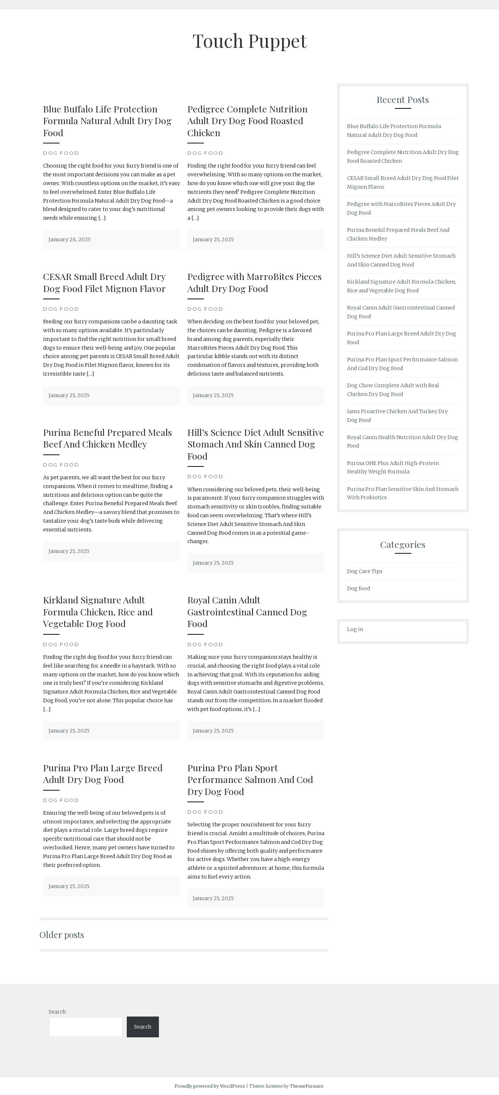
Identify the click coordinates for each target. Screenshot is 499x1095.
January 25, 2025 (213, 239)
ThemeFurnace (306, 1086)
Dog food (61, 153)
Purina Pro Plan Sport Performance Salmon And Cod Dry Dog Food (250, 779)
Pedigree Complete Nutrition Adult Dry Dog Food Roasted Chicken (247, 120)
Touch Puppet (250, 40)
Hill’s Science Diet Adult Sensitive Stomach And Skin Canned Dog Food (255, 444)
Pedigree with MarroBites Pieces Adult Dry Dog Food (254, 282)
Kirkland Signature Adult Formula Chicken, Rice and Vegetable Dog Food (98, 611)
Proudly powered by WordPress (210, 1086)
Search (57, 1011)
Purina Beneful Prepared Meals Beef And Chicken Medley (107, 438)
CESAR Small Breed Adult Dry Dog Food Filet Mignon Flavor (104, 282)
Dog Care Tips (364, 571)
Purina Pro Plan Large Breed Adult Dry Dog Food (103, 773)
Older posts (61, 934)
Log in (355, 629)
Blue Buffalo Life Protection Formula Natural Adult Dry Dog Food (107, 120)
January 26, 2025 (70, 239)
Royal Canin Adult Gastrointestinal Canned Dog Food (247, 611)
